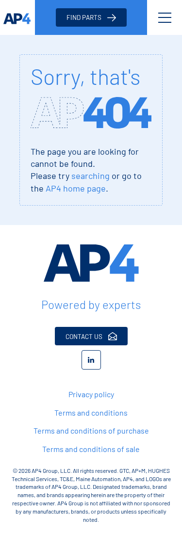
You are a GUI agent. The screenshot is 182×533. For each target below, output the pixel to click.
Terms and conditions (91, 412)
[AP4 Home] (91, 263)
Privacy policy (91, 394)
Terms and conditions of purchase (91, 430)
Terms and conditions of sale (91, 448)
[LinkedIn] (91, 360)
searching (90, 175)
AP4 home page (76, 188)
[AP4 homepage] (17, 17)
